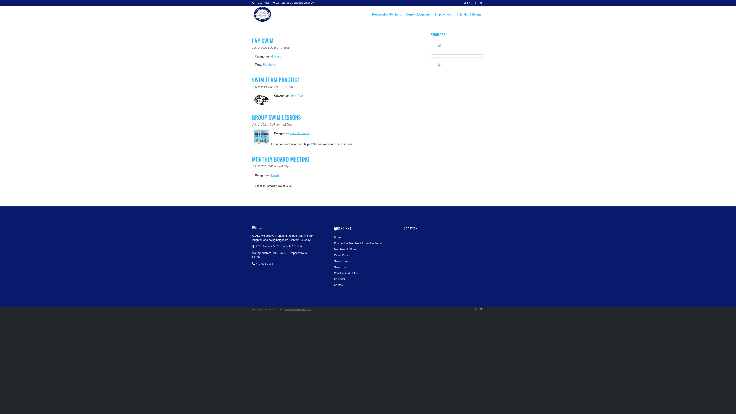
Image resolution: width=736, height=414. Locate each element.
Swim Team (297, 95)
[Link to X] (481, 3)
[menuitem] (466, 3)
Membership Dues (345, 249)
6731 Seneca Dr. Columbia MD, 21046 (279, 246)
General (276, 56)
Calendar (339, 279)
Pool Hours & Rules (346, 273)
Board (275, 175)
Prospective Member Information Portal (358, 243)
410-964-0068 (264, 263)
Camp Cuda (341, 255)
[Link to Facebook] (475, 3)
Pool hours (269, 64)
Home (337, 237)
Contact (338, 285)
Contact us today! (300, 240)
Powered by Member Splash (298, 309)
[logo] (262, 14)
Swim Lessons (299, 133)
